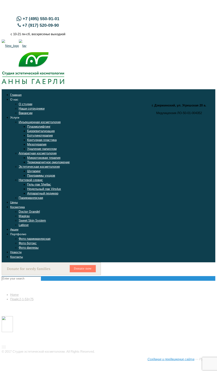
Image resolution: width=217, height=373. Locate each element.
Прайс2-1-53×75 (21, 299)
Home (14, 294)
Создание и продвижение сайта (170, 359)
